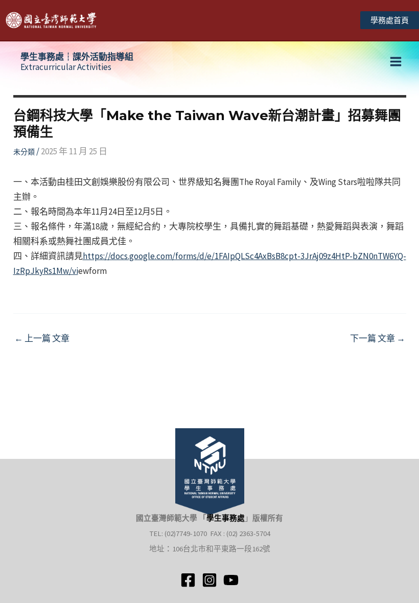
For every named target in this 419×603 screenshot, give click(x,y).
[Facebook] (188, 580)
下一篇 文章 (377, 338)
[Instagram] (209, 580)
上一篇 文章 (41, 338)
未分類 (24, 151)
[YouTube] (231, 580)
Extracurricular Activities (76, 62)
